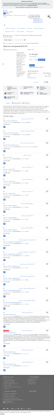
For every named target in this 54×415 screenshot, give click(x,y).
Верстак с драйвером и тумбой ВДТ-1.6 (13, 241)
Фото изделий (39, 35)
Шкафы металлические (10, 28)
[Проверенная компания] (9, 402)
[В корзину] (4, 127)
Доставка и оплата (8, 35)
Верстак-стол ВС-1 (7, 157)
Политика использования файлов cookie (12, 386)
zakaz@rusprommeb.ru (32, 5)
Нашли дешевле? (33, 56)
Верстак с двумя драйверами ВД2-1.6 (12, 290)
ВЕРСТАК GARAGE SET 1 (9, 314)
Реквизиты (17, 35)
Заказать (32, 65)
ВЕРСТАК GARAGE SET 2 (9, 332)
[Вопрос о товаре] (45, 82)
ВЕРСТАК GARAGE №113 (9, 364)
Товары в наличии (8, 36)
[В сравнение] (47, 82)
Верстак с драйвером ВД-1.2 (10, 205)
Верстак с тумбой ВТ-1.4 (9, 181)
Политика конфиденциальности (11, 383)
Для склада (29, 28)
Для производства (21, 28)
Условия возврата (8, 385)
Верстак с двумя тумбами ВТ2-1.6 (11, 266)
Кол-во (30, 59)
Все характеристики (32, 77)
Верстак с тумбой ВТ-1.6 (9, 193)
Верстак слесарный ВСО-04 (10, 120)
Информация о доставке (9, 382)
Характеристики (17, 103)
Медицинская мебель (10, 31)
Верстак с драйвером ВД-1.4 (10, 217)
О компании (6, 388)
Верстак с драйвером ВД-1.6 (10, 229)
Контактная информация (9, 380)
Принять (2, 414)
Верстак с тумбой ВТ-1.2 (9, 169)
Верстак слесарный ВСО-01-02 (11, 145)
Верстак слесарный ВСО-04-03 (11, 133)
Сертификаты (31, 35)
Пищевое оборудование (39, 28)
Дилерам (23, 35)
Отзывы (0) (26, 103)
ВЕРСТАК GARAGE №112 (9, 352)
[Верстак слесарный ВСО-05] (14, 50)
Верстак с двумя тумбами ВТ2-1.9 (11, 278)
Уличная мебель (29, 31)
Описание (8, 103)
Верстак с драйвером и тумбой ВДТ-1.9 (13, 254)
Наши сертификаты (8, 379)
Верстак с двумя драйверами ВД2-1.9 (12, 302)
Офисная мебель (20, 31)
